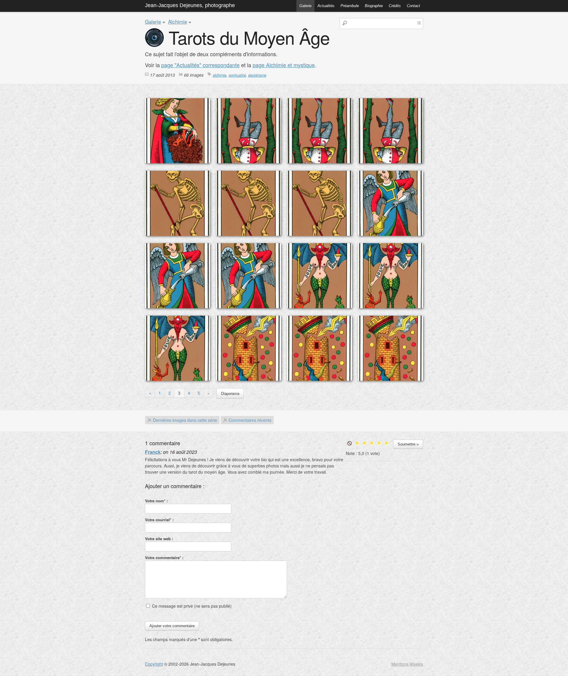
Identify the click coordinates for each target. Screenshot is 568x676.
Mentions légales (407, 664)
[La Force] (177, 161)
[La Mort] (177, 234)
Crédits (395, 6)
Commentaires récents (250, 420)
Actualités (326, 6)
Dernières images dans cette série (185, 420)
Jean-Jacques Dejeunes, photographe (190, 5)
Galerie (305, 6)
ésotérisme (257, 75)
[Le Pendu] (248, 161)
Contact (413, 6)
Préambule (350, 6)
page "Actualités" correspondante (200, 65)
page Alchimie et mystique (284, 65)
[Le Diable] (319, 306)
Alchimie (177, 21)
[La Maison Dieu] (248, 379)
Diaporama (230, 393)
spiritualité (237, 75)
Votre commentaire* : (164, 557)
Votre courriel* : (159, 519)
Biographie (374, 6)
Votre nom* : (156, 501)
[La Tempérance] (390, 234)
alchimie (219, 75)
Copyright (154, 664)
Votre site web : (159, 538)
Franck (153, 451)
